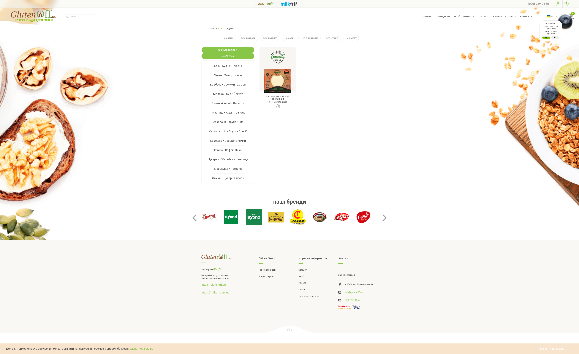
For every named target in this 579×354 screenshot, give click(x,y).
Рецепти (468, 16)
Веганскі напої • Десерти (228, 103)
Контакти (526, 16)
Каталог (303, 270)
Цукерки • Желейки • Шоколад (228, 159)
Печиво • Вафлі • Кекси (228, 150)
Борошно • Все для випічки (228, 140)
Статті (482, 16)
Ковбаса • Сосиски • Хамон (228, 84)
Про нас (428, 16)
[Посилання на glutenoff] (267, 3)
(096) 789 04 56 (352, 300)
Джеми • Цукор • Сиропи (228, 178)
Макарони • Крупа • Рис (227, 122)
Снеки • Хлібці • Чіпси (228, 75)
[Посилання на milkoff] (291, 4)
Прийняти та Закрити (552, 348)
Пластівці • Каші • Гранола (228, 112)
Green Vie (228, 56)
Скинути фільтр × (227, 49)
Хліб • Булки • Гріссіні (228, 66)
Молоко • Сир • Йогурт (228, 94)
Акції (456, 16)
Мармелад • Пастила (228, 168)
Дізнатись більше (142, 348)
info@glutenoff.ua (354, 292)
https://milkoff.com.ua (215, 292)
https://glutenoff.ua (213, 284)
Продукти (443, 16)
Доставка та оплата (503, 16)
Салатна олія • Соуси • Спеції (228, 131)
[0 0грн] (567, 17)
